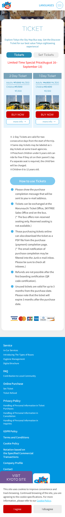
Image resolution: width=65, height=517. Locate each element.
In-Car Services (10, 350)
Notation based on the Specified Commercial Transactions (18, 453)
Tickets (19, 55)
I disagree (47, 509)
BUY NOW (17, 114)
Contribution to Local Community (19, 375)
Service (7, 345)
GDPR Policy (10, 431)
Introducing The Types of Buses (18, 354)
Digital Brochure (11, 363)
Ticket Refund (10, 392)
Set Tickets (46, 55)
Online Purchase (13, 383)
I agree (17, 509)
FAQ (5, 371)
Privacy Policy (11, 400)
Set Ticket (8, 388)
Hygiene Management (14, 358)
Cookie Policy (11, 443)
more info (18, 121)
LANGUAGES (46, 5)
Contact (8, 469)
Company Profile (13, 463)
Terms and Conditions (16, 437)
